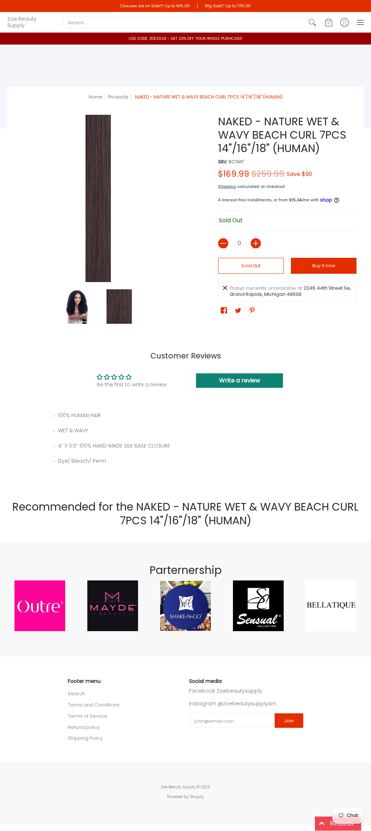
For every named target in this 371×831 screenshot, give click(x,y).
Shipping (227, 186)
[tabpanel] (185, 443)
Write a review (239, 380)
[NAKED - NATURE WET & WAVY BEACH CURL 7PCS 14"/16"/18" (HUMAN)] (77, 306)
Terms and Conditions (94, 705)
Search (76, 694)
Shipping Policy (85, 738)
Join (289, 721)
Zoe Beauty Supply (22, 22)
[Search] (312, 22)
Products (118, 97)
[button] (329, 22)
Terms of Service (87, 716)
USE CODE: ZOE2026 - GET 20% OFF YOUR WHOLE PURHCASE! (186, 38)
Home (96, 97)
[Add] (256, 243)
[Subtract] (223, 243)
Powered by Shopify (185, 796)
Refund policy (84, 727)
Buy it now (323, 266)
